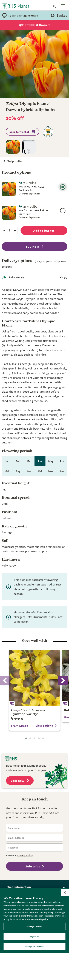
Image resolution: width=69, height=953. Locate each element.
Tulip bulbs (14, 161)
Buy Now (33, 246)
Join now (18, 780)
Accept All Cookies (34, 946)
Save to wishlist (19, 132)
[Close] (65, 892)
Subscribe (32, 866)
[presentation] (63, 680)
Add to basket (43, 230)
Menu (62, 6)
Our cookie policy (39, 919)
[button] (26, 738)
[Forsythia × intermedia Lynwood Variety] (34, 678)
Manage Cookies (35, 926)
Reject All (34, 936)
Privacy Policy (25, 855)
